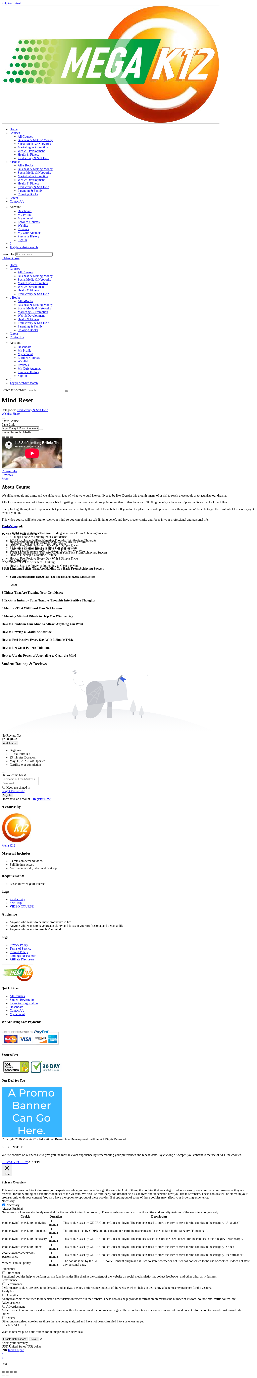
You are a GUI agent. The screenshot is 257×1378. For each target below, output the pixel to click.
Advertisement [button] (11, 1302)
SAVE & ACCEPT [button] (14, 1325)
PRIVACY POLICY (15, 1162)
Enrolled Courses (29, 357)
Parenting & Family (30, 326)
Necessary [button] (8, 1201)
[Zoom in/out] (3, 1372)
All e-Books (25, 301)
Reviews (23, 365)
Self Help (16, 902)
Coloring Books (28, 330)
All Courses (25, 272)
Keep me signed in (18, 787)
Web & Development (31, 286)
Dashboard (25, 347)
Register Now (42, 799)
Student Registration (22, 999)
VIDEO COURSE (22, 906)
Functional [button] (8, 1269)
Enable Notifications (15, 1338)
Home (13, 265)
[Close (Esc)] (15, 1372)
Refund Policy (19, 952)
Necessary (12, 1205)
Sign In (22, 375)
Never (34, 1338)
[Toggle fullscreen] (7, 1372)
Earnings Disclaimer (22, 955)
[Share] (11, 1372)
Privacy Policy (19, 945)
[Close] (3, 418)
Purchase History (28, 372)
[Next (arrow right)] (7, 1375)
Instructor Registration (24, 1003)
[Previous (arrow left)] (3, 1375)
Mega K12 (8, 845)
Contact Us (17, 337)
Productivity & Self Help (33, 294)
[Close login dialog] (3, 772)
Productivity (17, 899)
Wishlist (23, 361)
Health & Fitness (28, 290)
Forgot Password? (13, 791)
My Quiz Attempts (29, 368)
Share (16, 413)
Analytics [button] (8, 1291)
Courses (15, 268)
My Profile (24, 350)
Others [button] (6, 1313)
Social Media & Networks (34, 279)
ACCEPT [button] (34, 1162)
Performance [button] (10, 1280)
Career (14, 333)
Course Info (9, 471)
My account (25, 354)
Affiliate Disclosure (22, 959)
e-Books (15, 297)
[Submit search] (66, 391)
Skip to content (11, 3)
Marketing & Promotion (33, 283)
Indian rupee (16, 1350)
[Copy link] (41, 429)
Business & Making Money (35, 276)
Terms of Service (20, 948)
